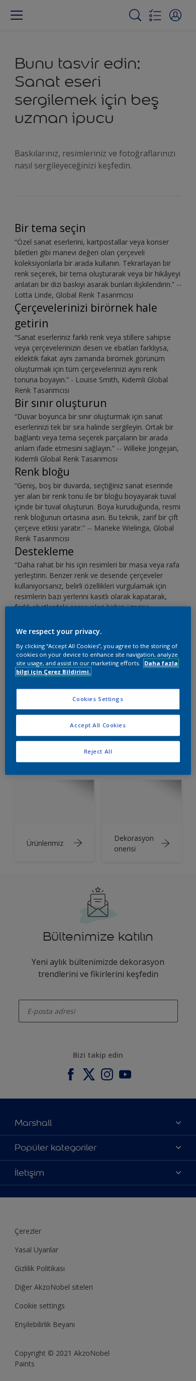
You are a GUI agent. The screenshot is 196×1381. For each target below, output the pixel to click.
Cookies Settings (97, 699)
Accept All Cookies (98, 725)
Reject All (98, 751)
